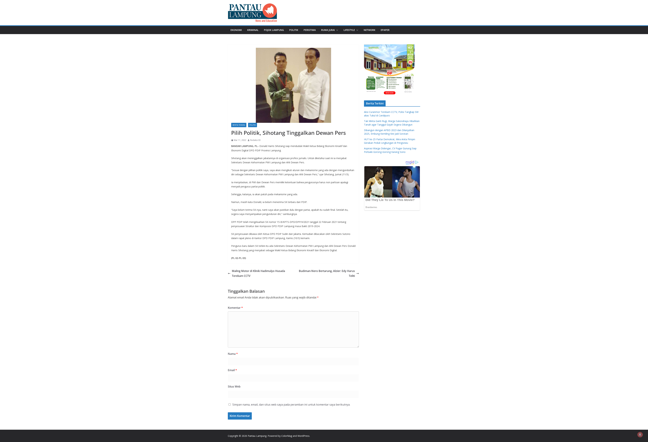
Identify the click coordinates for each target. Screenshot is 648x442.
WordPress (303, 435)
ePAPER (385, 30)
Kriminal (253, 30)
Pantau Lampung (257, 435)
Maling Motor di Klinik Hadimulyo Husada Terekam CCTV (258, 273)
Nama (233, 354)
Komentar (235, 308)
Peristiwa (310, 30)
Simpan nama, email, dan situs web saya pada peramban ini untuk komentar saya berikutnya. (291, 404)
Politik (293, 30)
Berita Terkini (239, 125)
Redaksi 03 (255, 140)
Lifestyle (349, 30)
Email (232, 370)
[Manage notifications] (640, 434)
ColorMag (286, 435)
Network (369, 30)
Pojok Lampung (274, 30)
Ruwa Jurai (328, 30)
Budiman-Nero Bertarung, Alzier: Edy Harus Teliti (327, 273)
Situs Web (234, 386)
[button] (336, 30)
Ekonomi (236, 30)
